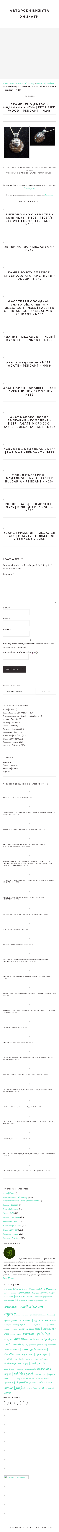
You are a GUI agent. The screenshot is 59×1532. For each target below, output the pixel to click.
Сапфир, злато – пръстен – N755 (18, 1139)
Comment (8, 574)
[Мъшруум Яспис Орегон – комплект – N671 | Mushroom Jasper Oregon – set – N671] (28, 1432)
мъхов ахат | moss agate (20, 1349)
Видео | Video (8, 709)
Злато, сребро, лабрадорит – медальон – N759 (25, 1074)
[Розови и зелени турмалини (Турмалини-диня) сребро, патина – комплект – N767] (29, 953)
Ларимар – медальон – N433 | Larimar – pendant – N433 (29, 451)
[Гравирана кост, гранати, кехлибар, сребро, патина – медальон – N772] (29, 874)
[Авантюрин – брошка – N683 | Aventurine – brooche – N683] (3, 383)
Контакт (49, 195)
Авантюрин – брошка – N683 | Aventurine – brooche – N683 (29, 391)
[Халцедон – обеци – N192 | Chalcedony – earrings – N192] (28, 1424)
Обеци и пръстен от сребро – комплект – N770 (25, 914)
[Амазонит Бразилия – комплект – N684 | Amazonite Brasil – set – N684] (28, 1468)
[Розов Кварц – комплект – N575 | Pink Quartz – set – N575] (3, 499)
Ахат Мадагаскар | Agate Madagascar (40, 1289)
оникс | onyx (21, 1354)
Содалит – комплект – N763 (16, 1027)
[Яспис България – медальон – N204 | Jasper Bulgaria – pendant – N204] (3, 470)
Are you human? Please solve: (17, 652)
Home (5, 83)
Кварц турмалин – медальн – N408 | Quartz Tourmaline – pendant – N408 (29, 536)
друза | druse (42, 1328)
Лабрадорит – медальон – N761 (18, 1042)
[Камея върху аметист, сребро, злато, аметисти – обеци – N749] (3, 267)
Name (6, 608)
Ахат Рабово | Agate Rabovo (18, 1293)
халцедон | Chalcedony (36, 1378)
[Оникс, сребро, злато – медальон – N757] (29, 1100)
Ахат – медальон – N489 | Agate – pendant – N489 (29, 364)
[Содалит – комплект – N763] (29, 1021)
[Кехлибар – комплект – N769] (29, 923)
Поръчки (6, 772)
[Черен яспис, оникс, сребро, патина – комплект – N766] (29, 970)
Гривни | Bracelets (10, 722)
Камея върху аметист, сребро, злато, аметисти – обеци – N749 (29, 275)
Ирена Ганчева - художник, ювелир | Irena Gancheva (29, 52)
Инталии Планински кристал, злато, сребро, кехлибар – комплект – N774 (25, 845)
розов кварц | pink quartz (29, 1363)
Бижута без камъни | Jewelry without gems (21, 716)
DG (51, 1528)
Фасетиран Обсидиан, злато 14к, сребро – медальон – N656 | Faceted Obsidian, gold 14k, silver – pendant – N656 (29, 307)
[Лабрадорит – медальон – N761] (29, 1036)
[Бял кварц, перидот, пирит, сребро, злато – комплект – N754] (29, 1148)
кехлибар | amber (32, 1339)
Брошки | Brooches (11, 719)
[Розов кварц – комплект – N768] (29, 938)
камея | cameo (16, 1334)
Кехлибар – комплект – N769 (16, 929)
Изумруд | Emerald (40, 1293)
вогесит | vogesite (33, 1325)
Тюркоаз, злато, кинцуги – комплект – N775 (24, 829)
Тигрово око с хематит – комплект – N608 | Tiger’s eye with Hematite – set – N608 (29, 219)
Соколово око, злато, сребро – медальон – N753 (27, 1171)
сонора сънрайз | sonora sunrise (23, 1369)
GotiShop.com (29, 188)
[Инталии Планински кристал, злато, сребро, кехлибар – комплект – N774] (29, 838)
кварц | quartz (14, 1339)
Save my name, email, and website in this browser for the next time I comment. (28, 645)
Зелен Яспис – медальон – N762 (29, 248)
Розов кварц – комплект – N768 (18, 944)
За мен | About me (10, 765)
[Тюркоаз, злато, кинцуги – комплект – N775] (29, 823)
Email (6, 618)
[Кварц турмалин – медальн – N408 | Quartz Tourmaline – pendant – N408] (3, 528)
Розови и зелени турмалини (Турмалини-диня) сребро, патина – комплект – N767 (26, 960)
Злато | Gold (8, 726)
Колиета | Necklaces (11, 729)
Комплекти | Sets (10, 732)
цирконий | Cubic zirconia (40, 1382)
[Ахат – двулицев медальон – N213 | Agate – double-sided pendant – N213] (28, 1495)
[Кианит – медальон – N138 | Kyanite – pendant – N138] (3, 332)
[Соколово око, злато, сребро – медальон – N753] (29, 1165)
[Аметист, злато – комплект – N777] (29, 791)
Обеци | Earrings (10, 739)
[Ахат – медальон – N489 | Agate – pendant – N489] (3, 358)
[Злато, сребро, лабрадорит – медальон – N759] (29, 1068)
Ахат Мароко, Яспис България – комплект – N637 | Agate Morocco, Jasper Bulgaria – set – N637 (30, 421)
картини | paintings (37, 1333)
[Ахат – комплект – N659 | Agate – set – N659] (28, 1504)
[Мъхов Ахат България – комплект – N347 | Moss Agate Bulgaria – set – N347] (28, 1415)
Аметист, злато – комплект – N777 (19, 797)
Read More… (8, 1278)
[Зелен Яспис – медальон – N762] (3, 242)
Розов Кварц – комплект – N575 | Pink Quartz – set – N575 (29, 507)
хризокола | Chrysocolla (15, 1382)
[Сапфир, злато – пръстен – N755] (29, 1132)
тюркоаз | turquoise (16, 1379)
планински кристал (32, 1359)
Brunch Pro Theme (36, 1528)
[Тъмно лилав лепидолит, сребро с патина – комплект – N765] (29, 987)
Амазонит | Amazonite (14, 1289)
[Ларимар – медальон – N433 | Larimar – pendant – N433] (3, 444)
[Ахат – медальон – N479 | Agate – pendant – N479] (28, 1486)
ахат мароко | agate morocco (34, 1320)
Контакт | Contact (11, 768)
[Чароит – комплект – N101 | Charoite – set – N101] (28, 1477)
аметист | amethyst (18, 1307)
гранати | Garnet (47, 1325)
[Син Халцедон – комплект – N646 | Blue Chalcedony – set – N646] (28, 1513)
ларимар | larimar (29, 1345)
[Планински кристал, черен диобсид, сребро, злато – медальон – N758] (29, 1083)
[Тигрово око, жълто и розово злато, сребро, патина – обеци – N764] (29, 1004)
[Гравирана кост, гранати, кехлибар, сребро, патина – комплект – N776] (29, 806)
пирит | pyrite (18, 1359)
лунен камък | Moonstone (46, 1345)
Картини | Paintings (12, 745)
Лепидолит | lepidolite (42, 1297)
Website (7, 629)
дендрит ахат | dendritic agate (19, 1329)
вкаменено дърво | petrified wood (36, 173)
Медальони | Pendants (45, 83)
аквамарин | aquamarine (37, 1300)
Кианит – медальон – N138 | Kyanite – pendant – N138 (29, 338)
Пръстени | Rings (10, 742)
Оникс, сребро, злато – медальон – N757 (22, 1106)
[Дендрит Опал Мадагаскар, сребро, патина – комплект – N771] (29, 891)
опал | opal (34, 1354)
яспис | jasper (15, 1388)
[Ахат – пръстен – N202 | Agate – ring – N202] (28, 1450)
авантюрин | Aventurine (15, 1300)
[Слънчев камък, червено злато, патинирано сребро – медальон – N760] (29, 1051)
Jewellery (7, 762)
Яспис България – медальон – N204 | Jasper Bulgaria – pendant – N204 (29, 478)
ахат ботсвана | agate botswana (29, 1315)
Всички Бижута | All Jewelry (22, 83)
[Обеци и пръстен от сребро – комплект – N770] (29, 908)
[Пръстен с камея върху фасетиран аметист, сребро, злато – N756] (29, 1116)
